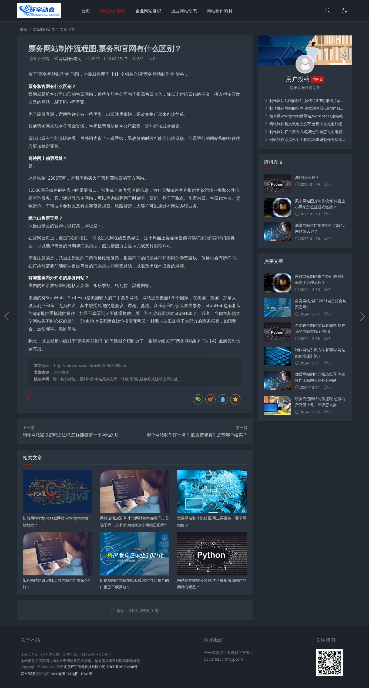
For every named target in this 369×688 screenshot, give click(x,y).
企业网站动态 (184, 11)
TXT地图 (72, 673)
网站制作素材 (220, 11)
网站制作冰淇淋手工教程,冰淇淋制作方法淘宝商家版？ (314, 139)
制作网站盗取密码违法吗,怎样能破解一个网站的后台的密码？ (81, 435)
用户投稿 (61, 372)
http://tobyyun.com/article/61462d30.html (92, 365)
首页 (85, 11)
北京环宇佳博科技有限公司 (84, 666)
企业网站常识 (148, 11)
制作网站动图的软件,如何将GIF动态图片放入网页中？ (314, 100)
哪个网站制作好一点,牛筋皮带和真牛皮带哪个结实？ (197, 435)
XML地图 (58, 673)
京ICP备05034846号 (121, 666)
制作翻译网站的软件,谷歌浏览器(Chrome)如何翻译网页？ (317, 108)
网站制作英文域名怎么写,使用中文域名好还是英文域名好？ (318, 123)
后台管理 (28, 673)
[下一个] (362, 316)
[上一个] (7, 316)
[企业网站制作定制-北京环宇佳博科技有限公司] (39, 16)
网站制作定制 (113, 11)
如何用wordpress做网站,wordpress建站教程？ (309, 115)
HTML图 (85, 673)
